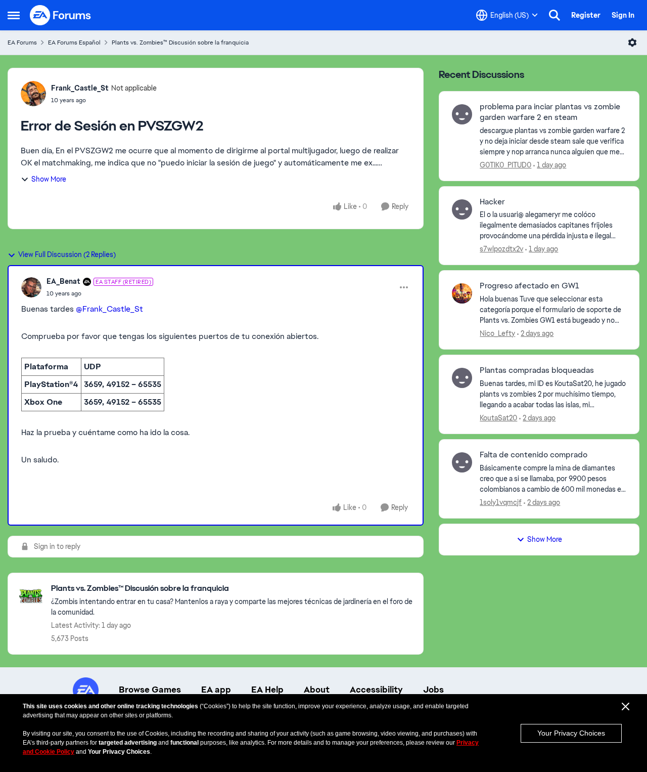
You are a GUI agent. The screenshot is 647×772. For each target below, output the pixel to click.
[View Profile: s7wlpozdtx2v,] (462, 209)
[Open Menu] (632, 42)
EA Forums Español (74, 42)
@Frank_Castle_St (109, 309)
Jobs (433, 689)
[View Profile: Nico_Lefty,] (462, 293)
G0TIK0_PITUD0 (505, 164)
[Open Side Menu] (14, 15)
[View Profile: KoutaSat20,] (462, 378)
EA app (216, 689)
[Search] (554, 15)
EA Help (267, 689)
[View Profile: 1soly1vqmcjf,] (462, 462)
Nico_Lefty (497, 333)
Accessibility (376, 689)
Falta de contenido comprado (533, 455)
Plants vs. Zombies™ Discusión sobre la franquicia (180, 42)
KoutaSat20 (498, 417)
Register (585, 15)
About (317, 689)
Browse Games (150, 689)
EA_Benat (63, 281)
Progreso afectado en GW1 (529, 286)
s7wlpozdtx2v (501, 248)
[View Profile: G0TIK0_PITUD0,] (462, 114)
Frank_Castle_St (80, 88)
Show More (48, 179)
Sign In (623, 15)
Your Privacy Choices (571, 733)
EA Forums (22, 42)
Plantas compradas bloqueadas (537, 370)
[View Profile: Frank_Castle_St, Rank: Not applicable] (33, 93)
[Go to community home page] (60, 15)
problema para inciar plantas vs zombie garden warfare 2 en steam (550, 112)
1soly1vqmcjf (501, 502)
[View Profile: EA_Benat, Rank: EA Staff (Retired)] (31, 287)
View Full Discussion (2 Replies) (67, 254)
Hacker (492, 202)
